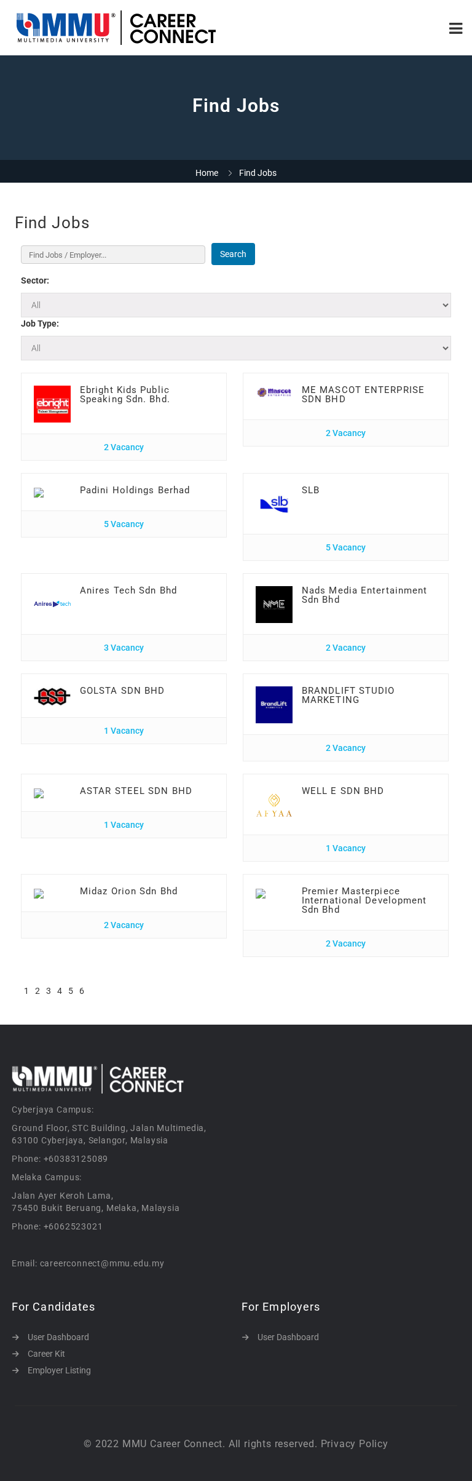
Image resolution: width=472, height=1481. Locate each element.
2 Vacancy (124, 447)
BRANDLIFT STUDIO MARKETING (348, 695)
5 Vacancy (124, 524)
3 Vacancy (124, 648)
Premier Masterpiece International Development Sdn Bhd (364, 900)
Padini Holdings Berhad (135, 490)
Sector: (35, 280)
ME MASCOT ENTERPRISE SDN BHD (363, 394)
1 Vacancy (124, 731)
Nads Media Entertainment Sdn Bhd (364, 595)
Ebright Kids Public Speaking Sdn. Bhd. (125, 394)
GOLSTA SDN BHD (122, 690)
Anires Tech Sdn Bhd (128, 590)
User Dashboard (58, 1337)
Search (233, 254)
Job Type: (40, 323)
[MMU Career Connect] (122, 27)
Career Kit (46, 1354)
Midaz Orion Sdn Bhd (129, 891)
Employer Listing (59, 1370)
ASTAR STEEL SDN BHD (136, 790)
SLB (311, 490)
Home (206, 173)
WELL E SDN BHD (343, 790)
